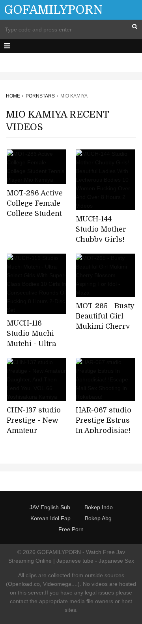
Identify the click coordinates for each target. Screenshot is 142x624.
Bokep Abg (98, 518)
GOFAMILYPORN (53, 10)
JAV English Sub (50, 507)
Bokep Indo (98, 507)
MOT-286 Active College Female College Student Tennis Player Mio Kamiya (35, 213)
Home (13, 96)
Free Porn (71, 529)
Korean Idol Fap (50, 518)
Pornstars (40, 96)
